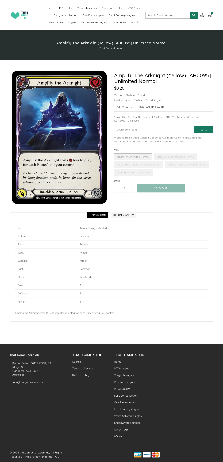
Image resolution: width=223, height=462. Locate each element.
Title (116, 150)
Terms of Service (83, 368)
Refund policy (80, 375)
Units (117, 181)
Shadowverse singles (127, 422)
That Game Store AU (111, 48)
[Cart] (209, 15)
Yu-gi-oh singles (124, 375)
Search (76, 361)
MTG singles (121, 368)
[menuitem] (49, 7)
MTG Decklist (122, 388)
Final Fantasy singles (126, 409)
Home (117, 361)
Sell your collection (125, 395)
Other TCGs (121, 429)
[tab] (97, 215)
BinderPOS (52, 456)
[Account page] (202, 15)
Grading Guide (155, 106)
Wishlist (118, 436)
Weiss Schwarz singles (128, 416)
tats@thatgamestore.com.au (30, 382)
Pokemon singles (124, 382)
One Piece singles (125, 402)
